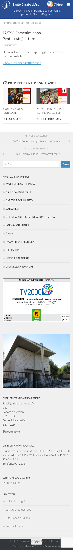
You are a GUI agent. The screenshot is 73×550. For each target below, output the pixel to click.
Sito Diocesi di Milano (18, 518)
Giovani (10, 233)
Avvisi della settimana (20, 184)
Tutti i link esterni (15, 526)
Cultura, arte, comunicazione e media (30, 217)
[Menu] (68, 4)
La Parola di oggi (15, 501)
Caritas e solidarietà (19, 200)
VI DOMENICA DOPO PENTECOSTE (22, 63)
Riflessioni (34, 22)
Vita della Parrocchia (20, 266)
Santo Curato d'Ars (26, 4)
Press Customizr (52, 546)
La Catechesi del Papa (18, 509)
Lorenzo (29, 546)
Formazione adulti (14, 22)
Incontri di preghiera (20, 241)
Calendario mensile (18, 192)
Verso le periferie (17, 258)
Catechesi (12, 208)
